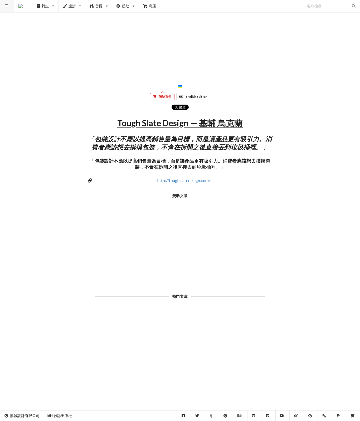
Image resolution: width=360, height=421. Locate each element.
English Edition (196, 97)
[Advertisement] (180, 37)
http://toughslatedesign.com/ (183, 180)
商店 (152, 6)
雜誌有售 (165, 97)
